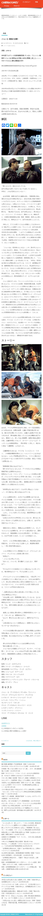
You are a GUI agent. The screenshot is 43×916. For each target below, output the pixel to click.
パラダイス (5, 740)
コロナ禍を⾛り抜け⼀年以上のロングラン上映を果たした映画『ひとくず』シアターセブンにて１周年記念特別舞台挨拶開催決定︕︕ (21, 792)
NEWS (5, 760)
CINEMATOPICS (10, 2)
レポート (6, 818)
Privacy (6, 6)
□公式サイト (6, 723)
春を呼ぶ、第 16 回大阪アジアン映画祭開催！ (16, 801)
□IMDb (4, 726)
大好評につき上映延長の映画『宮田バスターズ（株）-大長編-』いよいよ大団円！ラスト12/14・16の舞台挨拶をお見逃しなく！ (22, 785)
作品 (36, 2)
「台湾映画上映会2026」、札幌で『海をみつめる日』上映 (20, 858)
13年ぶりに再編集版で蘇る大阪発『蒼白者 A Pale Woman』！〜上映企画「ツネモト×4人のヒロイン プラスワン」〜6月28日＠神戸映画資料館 (20, 844)
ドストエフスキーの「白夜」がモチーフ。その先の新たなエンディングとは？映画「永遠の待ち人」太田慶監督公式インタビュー (21, 886)
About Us (16, 6)
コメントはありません (9, 45)
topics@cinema (7, 43)
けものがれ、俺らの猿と (32, 740)
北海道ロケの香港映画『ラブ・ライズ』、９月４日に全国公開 (21, 837)
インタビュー (26, 2)
